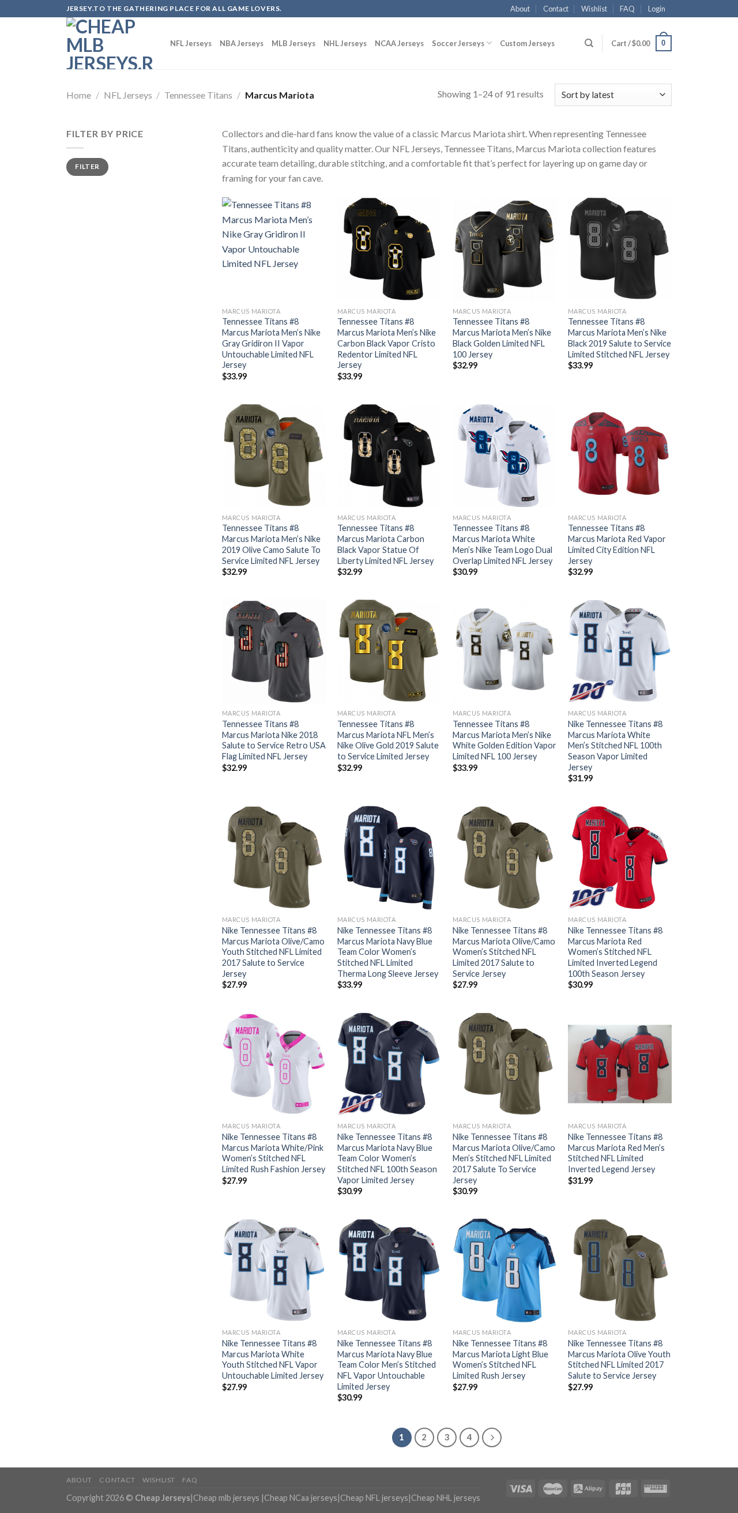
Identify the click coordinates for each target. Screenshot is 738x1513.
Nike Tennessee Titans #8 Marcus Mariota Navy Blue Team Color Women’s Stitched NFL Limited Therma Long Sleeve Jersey (387, 951)
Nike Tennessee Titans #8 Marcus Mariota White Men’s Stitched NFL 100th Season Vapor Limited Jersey (615, 745)
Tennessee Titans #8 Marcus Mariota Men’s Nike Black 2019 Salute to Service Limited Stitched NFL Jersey (619, 338)
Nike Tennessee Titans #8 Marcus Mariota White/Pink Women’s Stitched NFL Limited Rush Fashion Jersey (273, 1153)
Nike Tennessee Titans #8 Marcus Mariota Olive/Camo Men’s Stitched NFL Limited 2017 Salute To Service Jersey (504, 1158)
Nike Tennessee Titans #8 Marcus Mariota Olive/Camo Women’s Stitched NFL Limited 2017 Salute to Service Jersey (504, 951)
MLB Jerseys (293, 43)
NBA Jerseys (241, 43)
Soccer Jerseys (458, 43)
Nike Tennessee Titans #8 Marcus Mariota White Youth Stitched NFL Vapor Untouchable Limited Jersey (272, 1359)
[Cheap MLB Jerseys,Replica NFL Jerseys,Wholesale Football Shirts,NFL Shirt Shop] (109, 43)
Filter (87, 166)
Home (78, 94)
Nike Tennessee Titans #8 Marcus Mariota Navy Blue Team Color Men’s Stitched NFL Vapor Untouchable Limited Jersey (386, 1364)
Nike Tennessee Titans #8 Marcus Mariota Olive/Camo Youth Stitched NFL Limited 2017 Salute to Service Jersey (273, 951)
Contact (555, 8)
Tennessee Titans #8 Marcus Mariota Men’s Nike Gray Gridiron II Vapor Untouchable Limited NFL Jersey (271, 343)
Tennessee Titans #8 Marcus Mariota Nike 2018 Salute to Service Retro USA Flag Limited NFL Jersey (274, 740)
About (520, 8)
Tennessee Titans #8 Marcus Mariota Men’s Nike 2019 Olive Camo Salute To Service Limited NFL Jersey (271, 544)
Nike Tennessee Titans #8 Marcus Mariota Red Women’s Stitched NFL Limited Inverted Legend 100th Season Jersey (615, 951)
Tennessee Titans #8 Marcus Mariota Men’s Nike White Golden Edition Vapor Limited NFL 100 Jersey (504, 740)
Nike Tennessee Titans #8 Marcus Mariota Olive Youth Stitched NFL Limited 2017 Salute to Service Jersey (619, 1359)
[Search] (589, 43)
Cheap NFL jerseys (374, 1498)
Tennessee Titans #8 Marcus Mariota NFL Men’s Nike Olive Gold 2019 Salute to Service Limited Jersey (388, 740)
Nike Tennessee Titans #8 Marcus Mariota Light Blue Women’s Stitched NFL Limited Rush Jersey (500, 1359)
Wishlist (594, 8)
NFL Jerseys (191, 43)
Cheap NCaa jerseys (300, 1498)
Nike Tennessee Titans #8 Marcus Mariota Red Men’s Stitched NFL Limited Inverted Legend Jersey (616, 1153)
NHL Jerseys (345, 43)
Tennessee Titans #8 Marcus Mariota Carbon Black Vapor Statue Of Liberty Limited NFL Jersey (385, 544)
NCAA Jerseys (399, 43)
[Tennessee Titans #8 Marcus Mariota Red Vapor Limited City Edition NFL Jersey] (620, 455)
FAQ (627, 8)
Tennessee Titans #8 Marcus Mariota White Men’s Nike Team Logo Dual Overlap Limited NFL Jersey (502, 544)
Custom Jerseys (527, 43)
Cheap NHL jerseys (445, 1498)
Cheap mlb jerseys (226, 1498)
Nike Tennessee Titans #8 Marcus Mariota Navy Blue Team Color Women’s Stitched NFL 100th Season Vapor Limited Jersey (387, 1158)
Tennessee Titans (198, 94)
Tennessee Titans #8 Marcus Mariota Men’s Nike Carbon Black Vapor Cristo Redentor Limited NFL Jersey (386, 343)
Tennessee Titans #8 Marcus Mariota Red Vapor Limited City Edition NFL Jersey (617, 544)
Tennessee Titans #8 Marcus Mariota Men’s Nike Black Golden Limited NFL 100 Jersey (502, 338)
